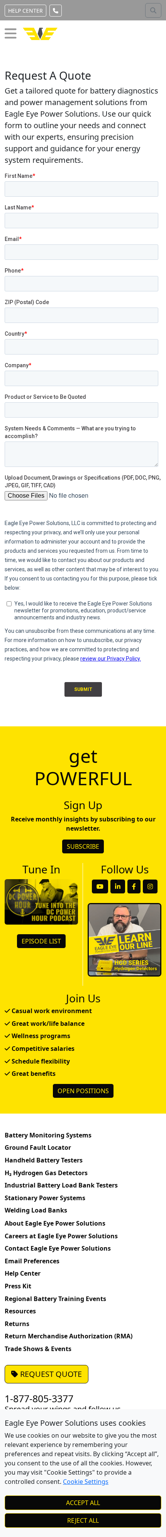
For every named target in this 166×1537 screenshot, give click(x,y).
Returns (17, 1324)
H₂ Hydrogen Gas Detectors (46, 1173)
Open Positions (83, 1091)
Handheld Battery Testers (44, 1160)
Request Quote (50, 1374)
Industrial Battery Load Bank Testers (61, 1185)
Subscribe (83, 846)
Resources (20, 1311)
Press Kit (18, 1286)
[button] (11, 33)
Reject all (83, 1520)
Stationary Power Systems (45, 1198)
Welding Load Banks (36, 1210)
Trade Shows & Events (38, 1349)
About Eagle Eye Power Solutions (55, 1223)
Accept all (83, 1503)
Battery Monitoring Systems (48, 1135)
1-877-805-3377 (39, 1398)
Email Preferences (32, 1261)
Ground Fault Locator (38, 1147)
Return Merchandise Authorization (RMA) (68, 1336)
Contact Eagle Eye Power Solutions (58, 1248)
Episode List (41, 941)
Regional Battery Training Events (55, 1298)
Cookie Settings (85, 1481)
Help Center (25, 10)
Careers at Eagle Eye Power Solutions (61, 1236)
